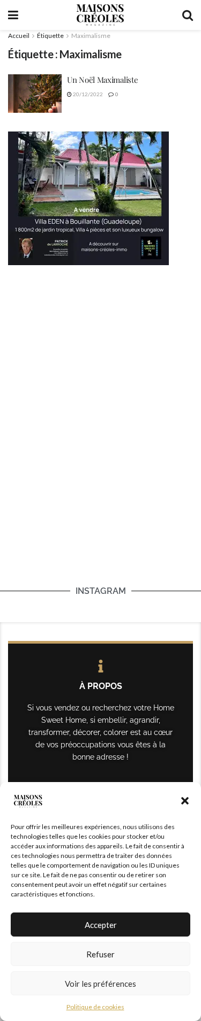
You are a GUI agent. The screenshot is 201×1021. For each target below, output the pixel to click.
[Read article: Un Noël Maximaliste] (35, 93)
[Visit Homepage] (100, 15)
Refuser (100, 954)
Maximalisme (90, 36)
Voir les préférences (100, 983)
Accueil (18, 36)
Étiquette (50, 36)
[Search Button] (187, 15)
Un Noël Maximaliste (102, 79)
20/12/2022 (87, 94)
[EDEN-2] (88, 197)
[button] (185, 800)
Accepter (101, 925)
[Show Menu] (13, 15)
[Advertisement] (100, 381)
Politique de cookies (95, 1007)
